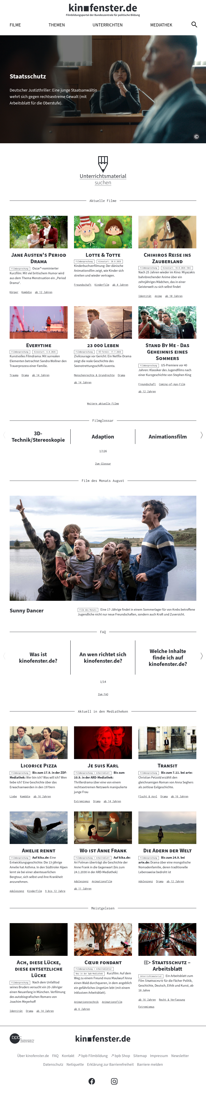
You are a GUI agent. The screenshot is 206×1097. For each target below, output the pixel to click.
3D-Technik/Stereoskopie (38, 436)
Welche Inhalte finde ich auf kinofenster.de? (168, 657)
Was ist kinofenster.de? (38, 657)
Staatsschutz (28, 76)
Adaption (103, 436)
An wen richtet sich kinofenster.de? (103, 657)
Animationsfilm (168, 436)
